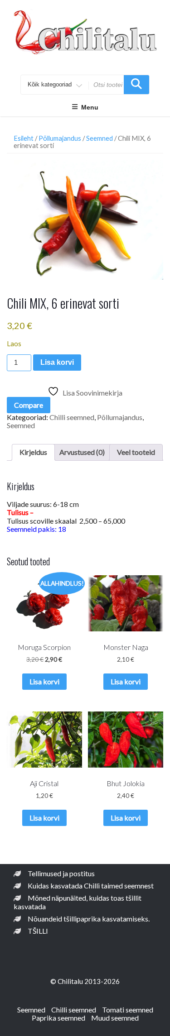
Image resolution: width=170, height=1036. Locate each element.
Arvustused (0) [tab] (82, 452)
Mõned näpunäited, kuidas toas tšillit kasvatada (77, 901)
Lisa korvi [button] (44, 681)
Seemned (99, 138)
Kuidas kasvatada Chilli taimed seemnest (91, 885)
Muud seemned (115, 1017)
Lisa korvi (57, 362)
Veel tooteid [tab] (136, 452)
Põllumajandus (60, 138)
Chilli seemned (71, 417)
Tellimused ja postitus (61, 873)
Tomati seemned (127, 1009)
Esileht (24, 138)
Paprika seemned (58, 1017)
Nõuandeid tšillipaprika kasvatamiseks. (89, 918)
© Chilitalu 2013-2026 (85, 981)
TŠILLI (38, 930)
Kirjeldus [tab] (33, 452)
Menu (89, 107)
